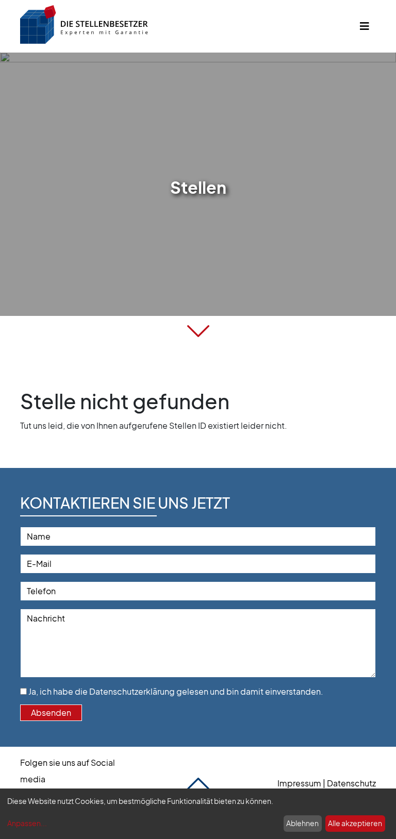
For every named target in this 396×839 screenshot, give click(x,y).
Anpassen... (27, 823)
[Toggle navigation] (364, 26)
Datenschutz (351, 783)
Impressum (299, 783)
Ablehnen (302, 823)
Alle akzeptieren (355, 823)
